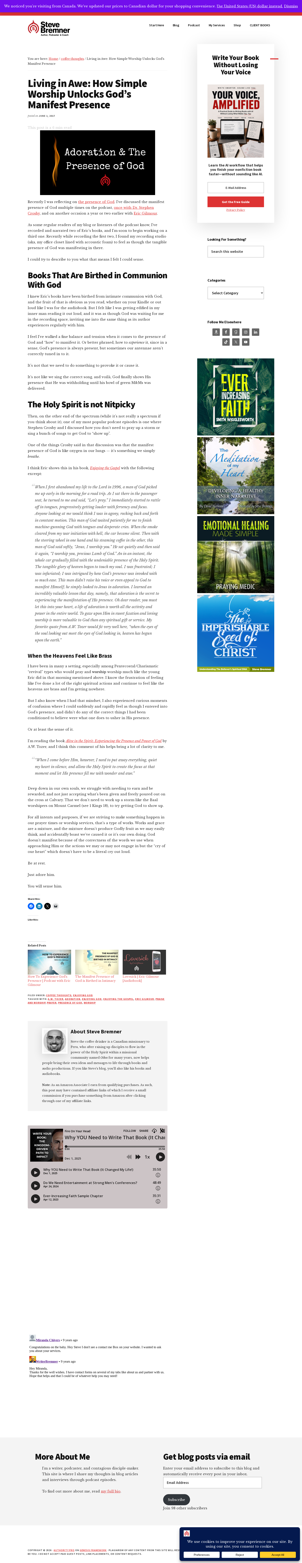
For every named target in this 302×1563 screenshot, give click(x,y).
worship (90, 1002)
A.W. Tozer (55, 998)
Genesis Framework (93, 1550)
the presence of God (96, 202)
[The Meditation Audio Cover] (235, 513)
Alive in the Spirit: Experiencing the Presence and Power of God (114, 741)
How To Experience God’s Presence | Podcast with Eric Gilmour (49, 981)
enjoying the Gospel (118, 998)
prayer (51, 1002)
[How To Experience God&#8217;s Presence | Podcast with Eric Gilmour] (49, 962)
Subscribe (176, 1500)
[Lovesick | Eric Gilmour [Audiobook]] (144, 962)
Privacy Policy (235, 209)
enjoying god (83, 995)
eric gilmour (144, 998)
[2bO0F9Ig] (235, 592)
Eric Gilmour (145, 213)
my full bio (110, 1491)
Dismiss (291, 6)
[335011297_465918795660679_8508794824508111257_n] (235, 434)
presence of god (70, 1002)
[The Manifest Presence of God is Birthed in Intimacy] (97, 962)
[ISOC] (235, 671)
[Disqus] (97, 1384)
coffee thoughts (58, 995)
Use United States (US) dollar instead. (250, 6)
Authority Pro (64, 1550)
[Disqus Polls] (97, 1276)
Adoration (72, 998)
